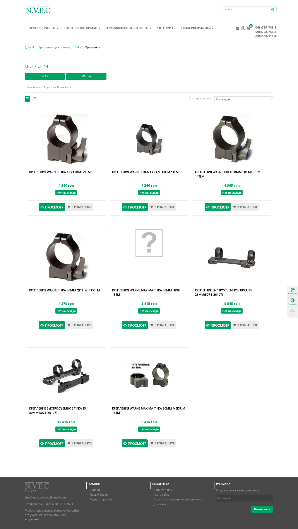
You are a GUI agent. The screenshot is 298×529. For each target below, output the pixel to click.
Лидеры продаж (101, 499)
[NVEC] (37, 9)
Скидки (95, 490)
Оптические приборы (39, 28)
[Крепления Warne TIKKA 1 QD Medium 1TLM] (149, 139)
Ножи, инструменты (196, 28)
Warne (86, 76)
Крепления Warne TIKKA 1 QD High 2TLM (60, 172)
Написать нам (163, 490)
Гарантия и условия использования (177, 499)
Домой (29, 47)
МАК (45, 76)
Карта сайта (161, 494)
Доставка (159, 504)
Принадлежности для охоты (127, 28)
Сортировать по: (200, 98)
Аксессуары (165, 28)
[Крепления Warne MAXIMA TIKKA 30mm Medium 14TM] (149, 376)
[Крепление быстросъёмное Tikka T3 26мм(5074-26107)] (232, 257)
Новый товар (99, 494)
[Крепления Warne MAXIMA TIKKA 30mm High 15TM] (149, 243)
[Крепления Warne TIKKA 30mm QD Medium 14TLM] (232, 139)
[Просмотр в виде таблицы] (27, 99)
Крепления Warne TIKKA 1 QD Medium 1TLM (145, 172)
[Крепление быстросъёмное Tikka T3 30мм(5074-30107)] (66, 376)
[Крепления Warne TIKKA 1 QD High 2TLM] (66, 139)
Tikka (77, 47)
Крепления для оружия (81, 28)
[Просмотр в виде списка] (34, 99)
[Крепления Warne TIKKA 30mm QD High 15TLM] (66, 257)
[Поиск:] (273, 9)
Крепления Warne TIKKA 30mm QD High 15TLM (64, 290)
